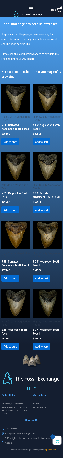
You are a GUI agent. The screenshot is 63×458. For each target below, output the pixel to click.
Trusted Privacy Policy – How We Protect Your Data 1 (15, 410)
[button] (31, 7)
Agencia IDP (50, 449)
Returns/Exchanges (12, 403)
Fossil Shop (39, 407)
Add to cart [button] (10, 141)
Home (36, 403)
